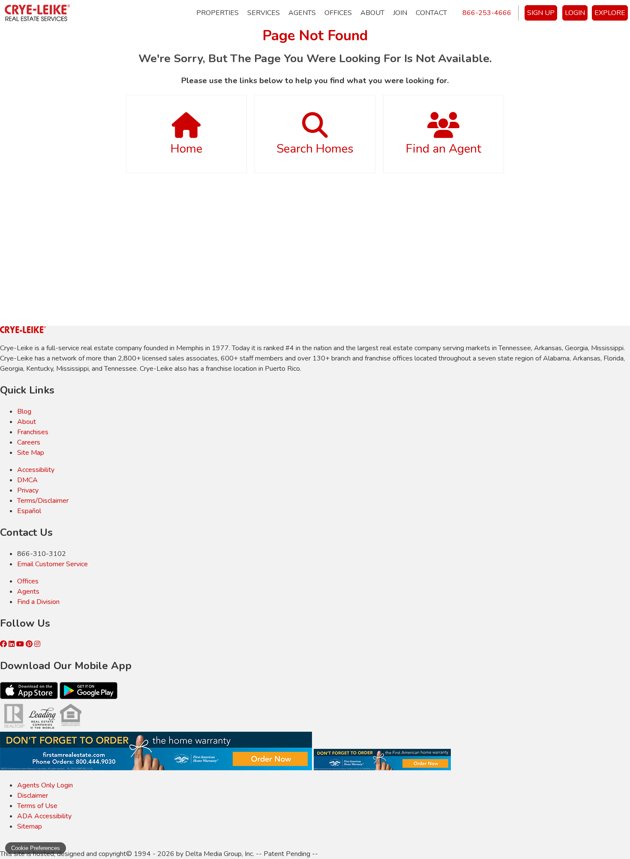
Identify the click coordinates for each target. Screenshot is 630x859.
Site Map (30, 452)
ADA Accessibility (44, 816)
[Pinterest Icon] (30, 644)
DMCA (27, 480)
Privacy (28, 490)
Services (263, 13)
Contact (431, 13)
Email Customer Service (52, 564)
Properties (217, 13)
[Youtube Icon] (21, 644)
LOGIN (575, 13)
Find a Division (38, 602)
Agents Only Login (45, 785)
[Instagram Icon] (37, 644)
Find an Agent (443, 149)
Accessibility (35, 470)
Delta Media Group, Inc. (219, 854)
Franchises (32, 432)
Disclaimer (32, 795)
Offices (338, 13)
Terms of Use (37, 806)
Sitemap (29, 826)
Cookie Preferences (35, 848)
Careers (28, 442)
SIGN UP (541, 13)
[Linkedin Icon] (12, 644)
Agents (302, 13)
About (372, 13)
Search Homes (315, 149)
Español (29, 511)
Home (186, 149)
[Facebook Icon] (4, 644)
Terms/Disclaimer (43, 500)
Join (400, 13)
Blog (24, 411)
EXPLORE (609, 13)
